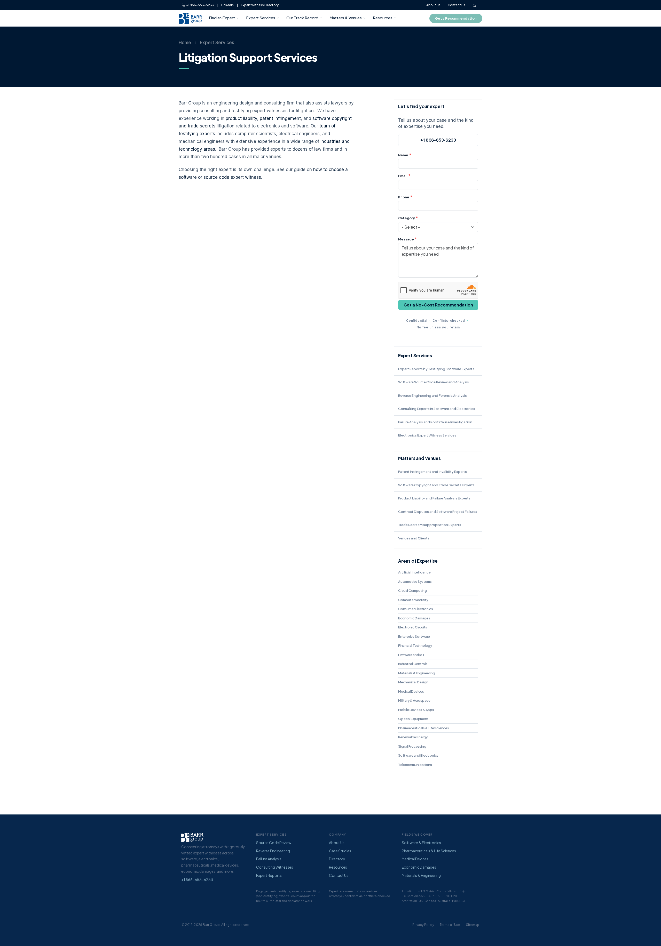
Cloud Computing (412, 590)
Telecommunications (415, 765)
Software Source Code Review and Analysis (433, 382)
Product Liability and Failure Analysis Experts (434, 498)
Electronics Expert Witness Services (427, 435)
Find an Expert (222, 17)
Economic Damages (414, 618)
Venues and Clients (413, 538)
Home (185, 42)
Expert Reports (269, 875)
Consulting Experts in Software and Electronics (436, 409)
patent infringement (280, 118)
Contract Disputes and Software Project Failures (437, 512)
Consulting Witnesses (274, 867)
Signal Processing (412, 746)
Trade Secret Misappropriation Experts (429, 525)
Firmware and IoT (411, 655)
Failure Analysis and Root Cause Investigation (435, 422)
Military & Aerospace (414, 700)
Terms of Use (450, 925)
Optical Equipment (413, 719)
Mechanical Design (413, 682)
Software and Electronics (418, 755)
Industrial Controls (412, 664)
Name (403, 155)
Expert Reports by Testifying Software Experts (436, 369)
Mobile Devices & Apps (416, 710)
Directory (337, 858)
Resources (382, 17)
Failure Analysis (268, 858)
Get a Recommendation (456, 18)
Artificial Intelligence (414, 572)
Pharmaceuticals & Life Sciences (423, 728)
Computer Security (413, 600)
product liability (241, 118)
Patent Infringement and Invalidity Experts (432, 472)
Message (406, 239)
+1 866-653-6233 (199, 5)
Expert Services (260, 17)
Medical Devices (411, 691)
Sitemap (472, 925)
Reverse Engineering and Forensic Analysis (432, 395)
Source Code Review (273, 842)
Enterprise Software (414, 636)
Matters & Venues (345, 17)
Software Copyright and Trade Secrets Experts (436, 485)
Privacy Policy (423, 925)
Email (402, 176)
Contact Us (456, 5)
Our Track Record (302, 17)
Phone (403, 197)
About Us (433, 5)
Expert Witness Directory (260, 5)
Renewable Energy (413, 737)
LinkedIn (227, 5)
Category (406, 218)
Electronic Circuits (412, 627)
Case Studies (340, 850)
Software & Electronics (421, 842)
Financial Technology (415, 645)
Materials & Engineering (416, 673)
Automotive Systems (414, 581)
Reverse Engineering (273, 850)
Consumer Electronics (415, 609)
